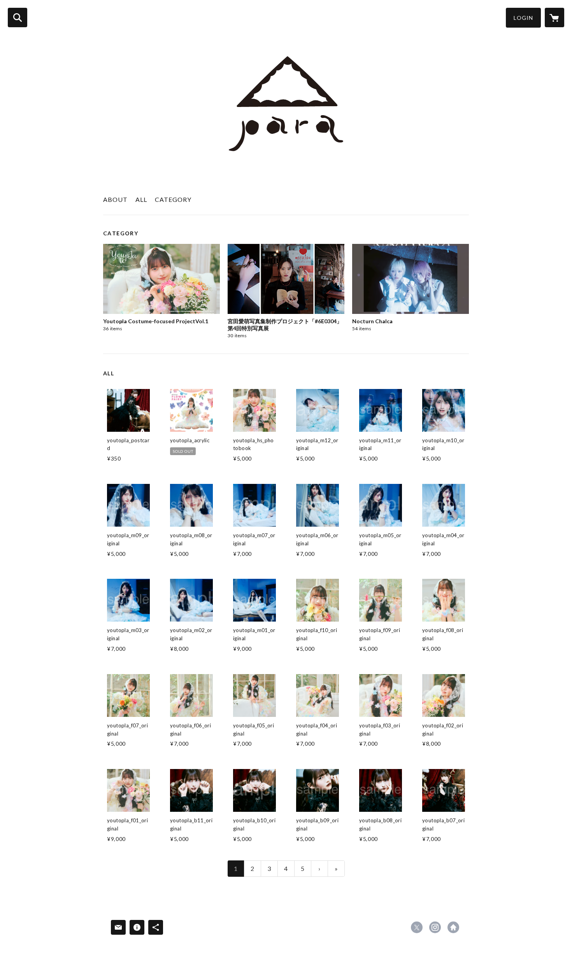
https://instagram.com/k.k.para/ (435, 927)
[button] (523, 18)
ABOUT (115, 199)
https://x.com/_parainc (417, 927)
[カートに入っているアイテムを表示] (554, 17)
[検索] (17, 17)
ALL (141, 199)
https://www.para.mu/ (453, 927)
